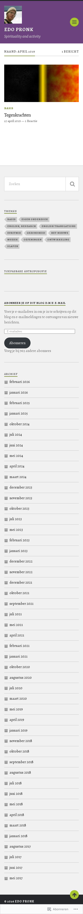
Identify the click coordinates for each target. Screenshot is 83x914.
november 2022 (21, 572)
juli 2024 (16, 434)
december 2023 (21, 487)
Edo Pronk (18, 29)
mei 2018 (16, 804)
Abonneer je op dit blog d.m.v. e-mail (35, 303)
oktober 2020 (20, 667)
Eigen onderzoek (34, 219)
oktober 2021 (19, 593)
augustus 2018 (20, 772)
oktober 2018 (19, 751)
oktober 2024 (19, 424)
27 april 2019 (12, 121)
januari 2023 (18, 550)
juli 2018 (16, 783)
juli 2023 (16, 519)
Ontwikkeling (58, 239)
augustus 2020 (21, 677)
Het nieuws (59, 233)
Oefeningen (33, 239)
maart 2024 (18, 476)
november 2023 (21, 498)
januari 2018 (18, 836)
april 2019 (17, 719)
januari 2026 (19, 392)
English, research (21, 226)
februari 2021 (19, 645)
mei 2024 (16, 455)
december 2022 (21, 561)
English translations (59, 226)
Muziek (12, 239)
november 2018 (21, 740)
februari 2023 (19, 540)
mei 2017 (16, 878)
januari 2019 (18, 730)
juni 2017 (16, 867)
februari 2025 (20, 403)
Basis (8, 108)
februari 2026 (20, 381)
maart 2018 (18, 825)
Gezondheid (36, 233)
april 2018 (17, 814)
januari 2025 (19, 413)
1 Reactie (31, 121)
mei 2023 (16, 529)
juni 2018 (16, 793)
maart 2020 (18, 698)
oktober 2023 (19, 508)
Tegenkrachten (17, 115)
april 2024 (17, 466)
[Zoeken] (72, 184)
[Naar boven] (74, 894)
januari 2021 (18, 656)
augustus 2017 (20, 846)
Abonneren (17, 343)
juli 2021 (16, 614)
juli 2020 (16, 688)
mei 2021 (16, 624)
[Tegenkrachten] (41, 83)
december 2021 (21, 582)
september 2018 (21, 762)
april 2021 (17, 635)
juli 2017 (15, 857)
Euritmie (14, 233)
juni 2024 (16, 445)
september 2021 (21, 603)
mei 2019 (16, 709)
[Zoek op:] (41, 184)
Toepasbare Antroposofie (25, 271)
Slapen (12, 246)
